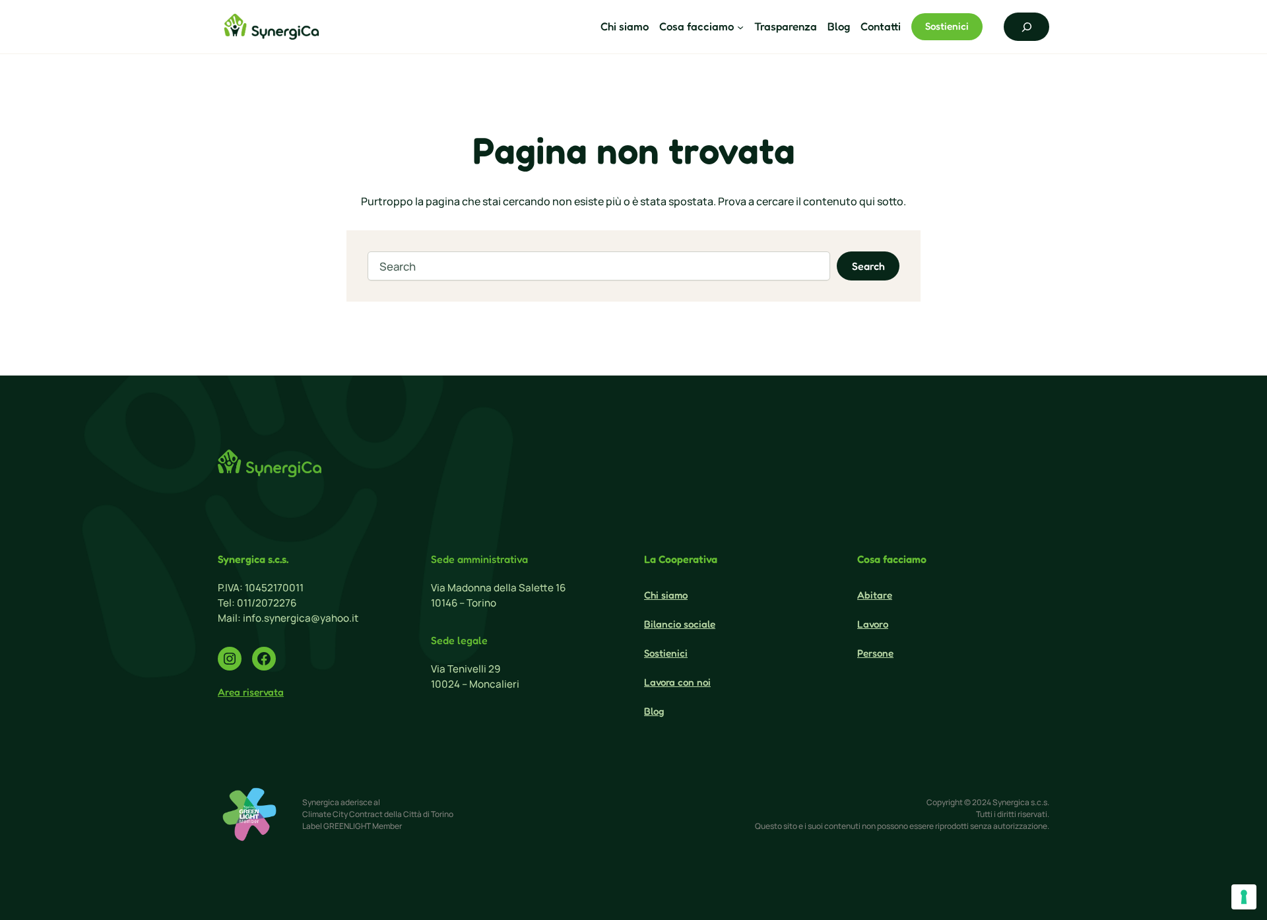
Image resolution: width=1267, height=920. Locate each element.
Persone (875, 653)
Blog (654, 711)
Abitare (874, 595)
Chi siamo (666, 595)
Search (868, 266)
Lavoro (872, 624)
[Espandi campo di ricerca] (1026, 27)
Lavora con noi (677, 682)
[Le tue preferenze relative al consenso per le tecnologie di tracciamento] (1243, 896)
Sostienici (947, 26)
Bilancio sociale (679, 624)
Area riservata (251, 692)
